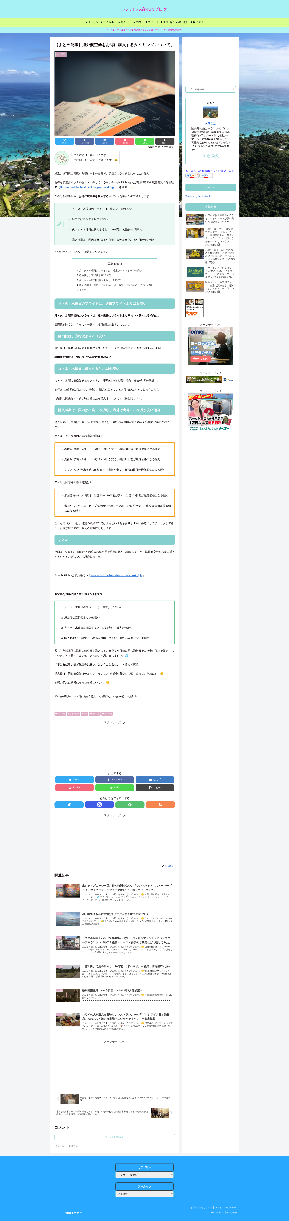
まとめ (82, 290)
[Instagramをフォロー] (99, 804)
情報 (85, 714)
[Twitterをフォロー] (69, 804)
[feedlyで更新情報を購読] (129, 804)
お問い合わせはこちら (201, 1207)
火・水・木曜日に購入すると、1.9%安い (101, 280)
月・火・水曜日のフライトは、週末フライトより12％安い (110, 270)
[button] (233, 89)
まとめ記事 (74, 714)
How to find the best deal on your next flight (88, 187)
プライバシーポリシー (225, 1207)
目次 (110, 263)
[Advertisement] (114, 746)
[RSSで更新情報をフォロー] (160, 804)
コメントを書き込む (114, 1137)
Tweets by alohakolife (198, 196)
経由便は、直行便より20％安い (96, 275)
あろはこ (211, 123)
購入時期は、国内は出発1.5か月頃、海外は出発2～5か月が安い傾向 (116, 285)
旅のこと (96, 714)
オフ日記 (61, 714)
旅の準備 (108, 714)
